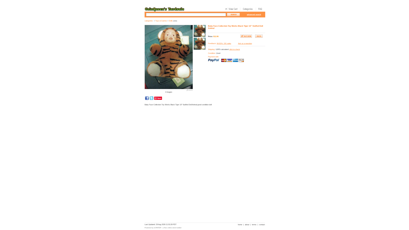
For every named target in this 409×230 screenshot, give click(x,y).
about (247, 225)
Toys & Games (161, 21)
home (240, 225)
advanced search (254, 14)
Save (159, 98)
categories (149, 21)
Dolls (171, 21)
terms (254, 225)
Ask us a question (245, 43)
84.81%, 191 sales (224, 43)
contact (262, 225)
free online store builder (172, 228)
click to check (234, 49)
